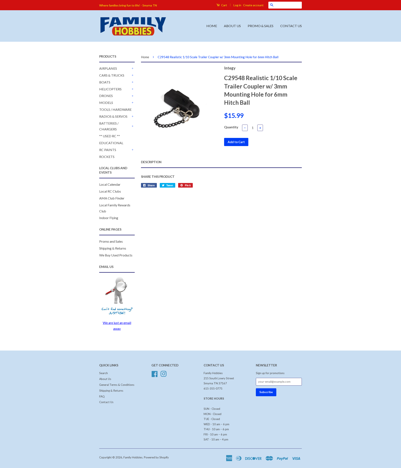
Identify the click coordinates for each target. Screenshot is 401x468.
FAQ (102, 396)
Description (151, 162)
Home (145, 57)
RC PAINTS (107, 150)
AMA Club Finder (111, 198)
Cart (224, 5)
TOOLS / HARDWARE (115, 109)
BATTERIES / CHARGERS (109, 126)
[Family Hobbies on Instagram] (163, 373)
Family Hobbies (132, 457)
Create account (253, 5)
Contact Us (106, 402)
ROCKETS (106, 157)
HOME (211, 26)
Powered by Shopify (156, 457)
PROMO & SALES (260, 26)
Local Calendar (110, 184)
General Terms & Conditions (116, 384)
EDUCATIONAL (111, 143)
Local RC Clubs (110, 191)
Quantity (231, 127)
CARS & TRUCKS (111, 75)
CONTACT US (291, 26)
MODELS (106, 103)
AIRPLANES (108, 68)
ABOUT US (232, 26)
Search (103, 373)
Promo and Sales (111, 241)
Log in (237, 5)
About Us (105, 379)
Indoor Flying (108, 218)
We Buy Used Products (115, 255)
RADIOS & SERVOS (113, 116)
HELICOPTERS (110, 89)
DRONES (106, 96)
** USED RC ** (109, 136)
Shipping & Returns (112, 248)
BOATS (104, 82)
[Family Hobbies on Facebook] (154, 373)
